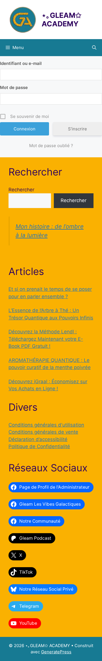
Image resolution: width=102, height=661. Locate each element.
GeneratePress (56, 651)
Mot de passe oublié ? (51, 145)
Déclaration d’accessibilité (37, 439)
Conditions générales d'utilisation (46, 425)
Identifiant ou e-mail (21, 63)
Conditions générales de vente (43, 432)
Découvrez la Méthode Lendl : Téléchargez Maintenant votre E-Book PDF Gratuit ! (45, 339)
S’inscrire (77, 129)
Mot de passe (14, 87)
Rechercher (21, 189)
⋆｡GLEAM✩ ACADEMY (61, 19)
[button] (94, 47)
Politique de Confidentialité (39, 446)
